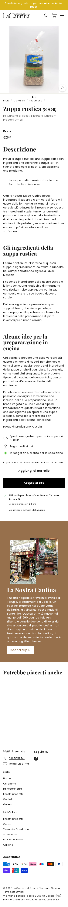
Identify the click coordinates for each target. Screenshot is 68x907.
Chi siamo (9, 783)
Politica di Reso (13, 839)
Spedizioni (10, 834)
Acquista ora (34, 483)
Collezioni (19, 100)
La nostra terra (12, 789)
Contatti (8, 799)
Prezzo (8, 131)
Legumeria (35, 100)
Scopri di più (20, 650)
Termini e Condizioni (16, 829)
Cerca (7, 824)
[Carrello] (54, 15)
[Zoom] (62, 87)
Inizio (6, 100)
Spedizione (30, 462)
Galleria (8, 804)
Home (7, 778)
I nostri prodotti (13, 794)
